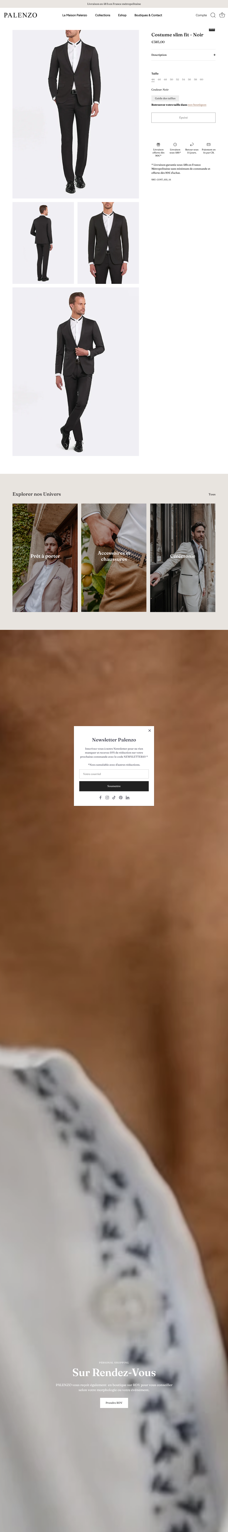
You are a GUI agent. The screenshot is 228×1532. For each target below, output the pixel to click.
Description (159, 54)
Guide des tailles (165, 98)
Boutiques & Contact (148, 15)
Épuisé (183, 117)
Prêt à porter (45, 556)
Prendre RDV (114, 1402)
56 (189, 79)
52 (177, 79)
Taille (155, 73)
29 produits (182, 561)
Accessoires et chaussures (114, 556)
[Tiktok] (114, 797)
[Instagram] (107, 797)
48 (165, 79)
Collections (102, 15)
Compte (201, 15)
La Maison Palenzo (74, 15)
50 (171, 79)
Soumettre (114, 786)
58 (195, 79)
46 (159, 79)
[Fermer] (150, 730)
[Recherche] (213, 15)
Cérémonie (182, 556)
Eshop (122, 15)
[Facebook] (100, 797)
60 (201, 79)
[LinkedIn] (127, 797)
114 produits (114, 564)
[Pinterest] (121, 797)
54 (183, 79)
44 (153, 79)
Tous (212, 494)
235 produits (45, 561)
